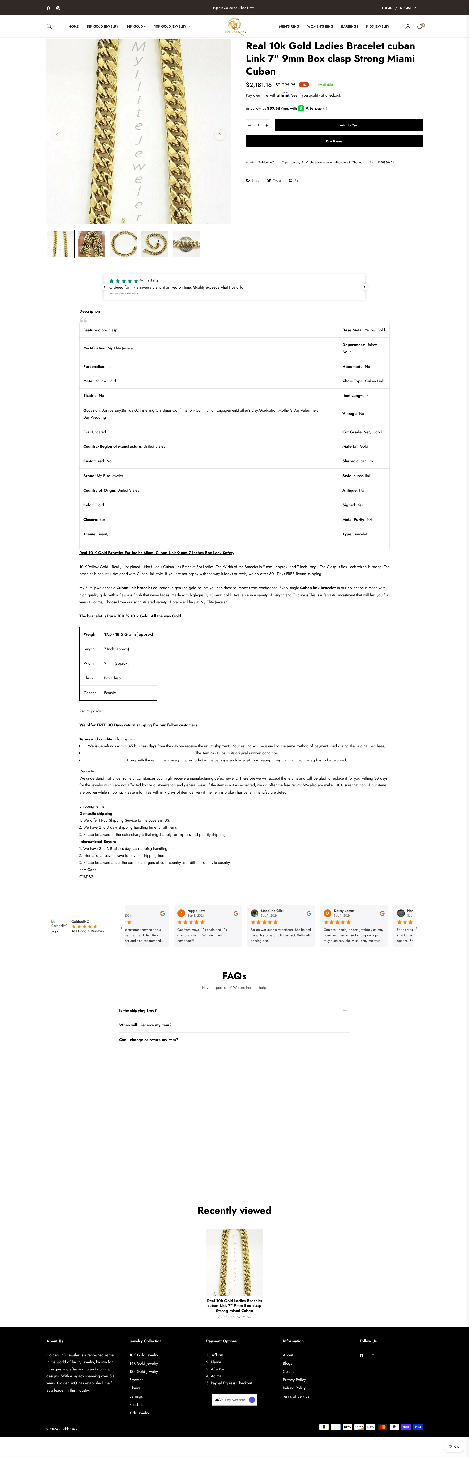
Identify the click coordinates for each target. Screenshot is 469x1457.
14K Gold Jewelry (143, 1363)
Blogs (287, 1363)
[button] (50, 26)
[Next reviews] (365, 287)
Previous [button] (57, 134)
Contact (289, 1371)
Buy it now (334, 141)
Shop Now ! (247, 7)
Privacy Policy (294, 1379)
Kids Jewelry (139, 1413)
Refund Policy (294, 1388)
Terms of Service (296, 1396)
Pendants (136, 1404)
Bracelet (136, 1379)
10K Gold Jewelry (143, 1355)
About (288, 1355)
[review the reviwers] (137, 913)
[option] (138, 131)
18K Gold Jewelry (143, 1371)
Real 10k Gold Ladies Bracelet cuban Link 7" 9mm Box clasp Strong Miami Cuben (234, 1306)
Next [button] (220, 134)
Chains (134, 1388)
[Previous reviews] (104, 287)
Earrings (136, 1396)
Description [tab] (89, 311)
